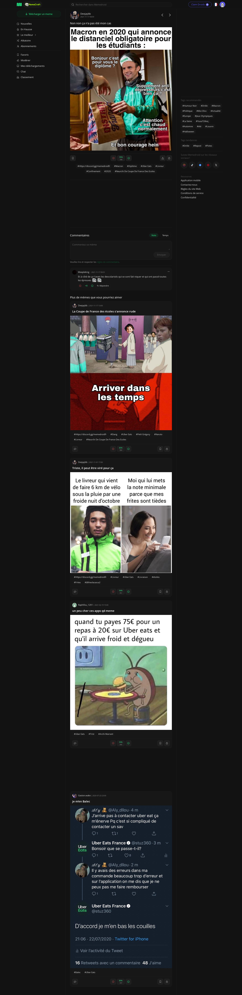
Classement (27, 77)
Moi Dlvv (202, 110)
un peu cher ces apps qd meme (93, 611)
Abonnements (28, 46)
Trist (92, 734)
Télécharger (40, 14)
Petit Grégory (143, 434)
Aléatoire (26, 40)
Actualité (216, 110)
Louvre (210, 126)
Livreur (160, 166)
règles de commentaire (108, 262)
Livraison (143, 577)
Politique (188, 110)
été (199, 126)
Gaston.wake (84, 795)
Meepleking (83, 272)
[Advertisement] (202, 53)
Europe (187, 116)
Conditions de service (192, 193)
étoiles (156, 577)
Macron (119, 166)
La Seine (188, 121)
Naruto (159, 434)
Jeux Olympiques (204, 116)
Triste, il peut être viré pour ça (93, 468)
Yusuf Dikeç (203, 121)
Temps (165, 235)
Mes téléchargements (33, 66)
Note (154, 235)
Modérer (25, 60)
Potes (209, 145)
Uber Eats (146, 166)
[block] (169, 158)
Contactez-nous (189, 184)
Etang (114, 434)
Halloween (189, 131)
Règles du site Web (191, 188)
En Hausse (26, 29)
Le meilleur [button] (27, 34)
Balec (78, 972)
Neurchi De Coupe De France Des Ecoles (135, 171)
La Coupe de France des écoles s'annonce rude (104, 311)
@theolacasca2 (93, 582)
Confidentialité (188, 197)
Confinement (94, 171)
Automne (188, 126)
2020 (108, 171)
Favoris (25, 54)
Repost (198, 145)
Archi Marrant (106, 734)
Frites (78, 582)
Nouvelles (26, 23)
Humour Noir (190, 105)
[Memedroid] (19, 4)
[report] (163, 158)
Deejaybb (85, 13)
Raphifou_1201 (85, 604)
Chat (23, 71)
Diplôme (132, 166)
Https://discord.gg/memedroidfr (94, 166)
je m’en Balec (81, 801)
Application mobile (191, 180)
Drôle (205, 105)
